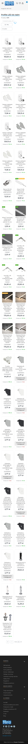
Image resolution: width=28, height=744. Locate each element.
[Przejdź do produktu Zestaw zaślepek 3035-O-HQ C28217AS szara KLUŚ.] (20, 41)
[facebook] (4, 727)
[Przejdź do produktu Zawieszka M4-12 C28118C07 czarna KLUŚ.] (20, 556)
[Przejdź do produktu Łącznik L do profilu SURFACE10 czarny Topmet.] (20, 269)
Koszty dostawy (7, 667)
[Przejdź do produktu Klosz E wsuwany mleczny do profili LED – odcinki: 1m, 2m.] (7, 211)
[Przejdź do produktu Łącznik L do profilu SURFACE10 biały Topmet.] (7, 269)
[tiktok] (14, 727)
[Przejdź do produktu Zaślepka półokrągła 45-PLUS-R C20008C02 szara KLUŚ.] (7, 423)
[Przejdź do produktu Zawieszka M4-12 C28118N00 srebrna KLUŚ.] (20, 590)
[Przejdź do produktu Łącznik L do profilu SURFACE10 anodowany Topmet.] (20, 239)
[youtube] (11, 727)
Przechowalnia (7, 693)
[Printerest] (6, 727)
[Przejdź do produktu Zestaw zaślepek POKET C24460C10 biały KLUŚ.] (7, 154)
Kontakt (5, 702)
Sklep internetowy (13, 742)
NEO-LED (6, 8)
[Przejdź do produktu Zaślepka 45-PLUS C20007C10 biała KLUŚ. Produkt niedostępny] (20, 392)
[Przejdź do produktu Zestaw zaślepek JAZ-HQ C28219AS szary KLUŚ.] (20, 98)
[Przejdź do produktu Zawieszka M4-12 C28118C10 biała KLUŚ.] (7, 590)
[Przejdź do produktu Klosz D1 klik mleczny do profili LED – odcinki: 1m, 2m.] (20, 182)
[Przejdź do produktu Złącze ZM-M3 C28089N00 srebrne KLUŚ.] (7, 182)
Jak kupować (6, 665)
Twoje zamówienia (8, 690)
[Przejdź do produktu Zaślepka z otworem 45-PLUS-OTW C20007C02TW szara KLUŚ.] (7, 526)
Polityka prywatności (8, 683)
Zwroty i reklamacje (8, 672)
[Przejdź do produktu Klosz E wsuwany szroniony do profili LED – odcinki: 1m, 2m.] (20, 211)
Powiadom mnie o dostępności (20, 378)
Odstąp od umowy (8, 674)
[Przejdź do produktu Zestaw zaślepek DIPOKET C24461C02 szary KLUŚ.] (20, 69)
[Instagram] (9, 727)
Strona (15, 641)
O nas (4, 713)
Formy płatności (7, 669)
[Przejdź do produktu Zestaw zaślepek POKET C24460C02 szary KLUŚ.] (20, 126)
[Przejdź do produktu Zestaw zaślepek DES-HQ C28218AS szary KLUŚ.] (7, 69)
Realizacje (6, 711)
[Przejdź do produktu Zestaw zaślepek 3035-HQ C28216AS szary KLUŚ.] (7, 41)
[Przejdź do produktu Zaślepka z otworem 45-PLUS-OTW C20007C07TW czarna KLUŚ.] (20, 526)
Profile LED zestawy (8, 21)
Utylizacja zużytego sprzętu (10, 676)
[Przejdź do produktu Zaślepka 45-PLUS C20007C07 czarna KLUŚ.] (7, 392)
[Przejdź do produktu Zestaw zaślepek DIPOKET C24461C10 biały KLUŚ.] (7, 98)
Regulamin (6, 681)
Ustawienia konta (7, 695)
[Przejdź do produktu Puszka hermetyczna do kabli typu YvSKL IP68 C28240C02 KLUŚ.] (7, 359)
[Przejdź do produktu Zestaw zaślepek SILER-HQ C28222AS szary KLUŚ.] (20, 154)
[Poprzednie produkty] (11, 641)
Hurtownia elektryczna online (11, 704)
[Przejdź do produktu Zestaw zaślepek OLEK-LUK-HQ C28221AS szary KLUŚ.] (7, 126)
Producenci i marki (8, 707)
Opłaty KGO (6, 678)
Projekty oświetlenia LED (10, 709)
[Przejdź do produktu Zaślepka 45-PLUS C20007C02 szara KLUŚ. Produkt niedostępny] (20, 359)
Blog (4, 716)
